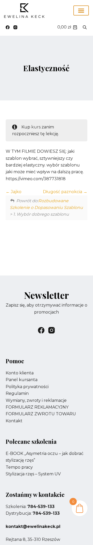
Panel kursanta (21, 379)
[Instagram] (15, 27)
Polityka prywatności (27, 386)
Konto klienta (20, 372)
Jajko (15, 191)
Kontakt (14, 420)
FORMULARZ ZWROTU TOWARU (41, 413)
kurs (36, 127)
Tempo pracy (19, 467)
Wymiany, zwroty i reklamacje (36, 400)
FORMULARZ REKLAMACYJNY (37, 407)
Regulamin (17, 393)
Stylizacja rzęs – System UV (33, 473)
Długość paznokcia (63, 191)
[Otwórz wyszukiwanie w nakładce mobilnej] (84, 27)
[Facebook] (8, 27)
